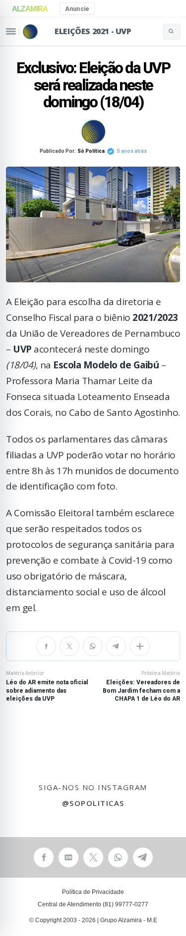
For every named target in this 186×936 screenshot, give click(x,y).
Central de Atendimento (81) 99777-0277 (93, 904)
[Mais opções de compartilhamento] (140, 646)
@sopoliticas (93, 803)
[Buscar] (171, 32)
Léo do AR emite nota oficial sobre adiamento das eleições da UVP (47, 686)
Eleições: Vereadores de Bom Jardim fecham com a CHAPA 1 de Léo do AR (141, 686)
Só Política (91, 151)
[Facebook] (46, 646)
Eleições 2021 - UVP (93, 31)
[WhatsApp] (93, 646)
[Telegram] (116, 646)
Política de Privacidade (93, 892)
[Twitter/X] (69, 646)
